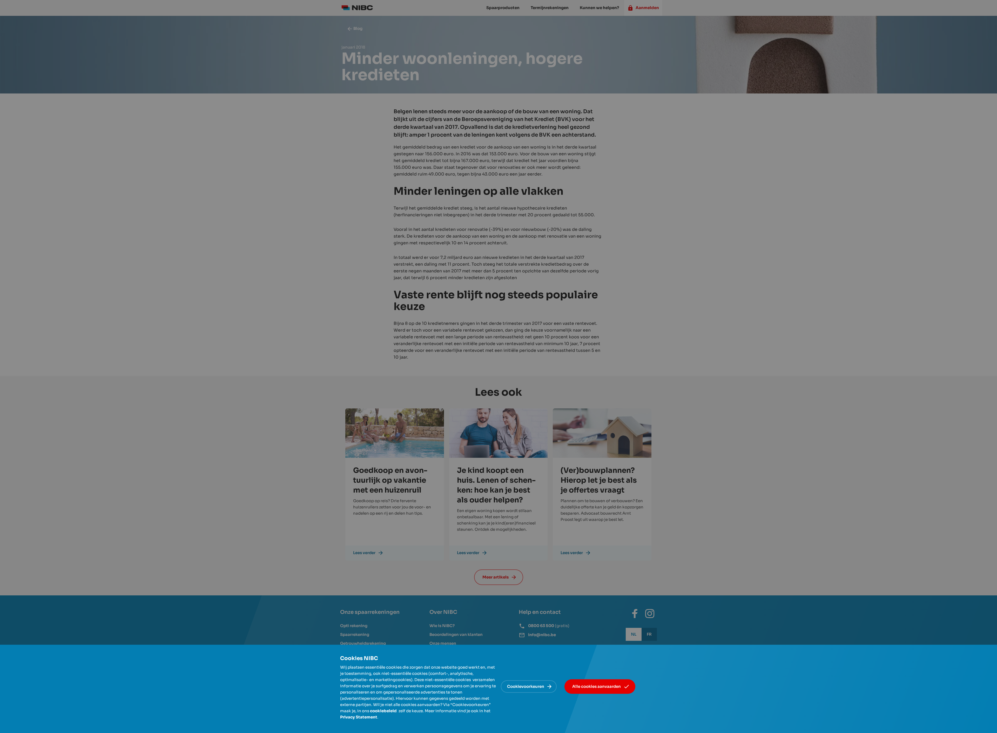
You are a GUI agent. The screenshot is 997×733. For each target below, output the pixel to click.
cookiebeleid (383, 710)
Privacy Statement (358, 717)
